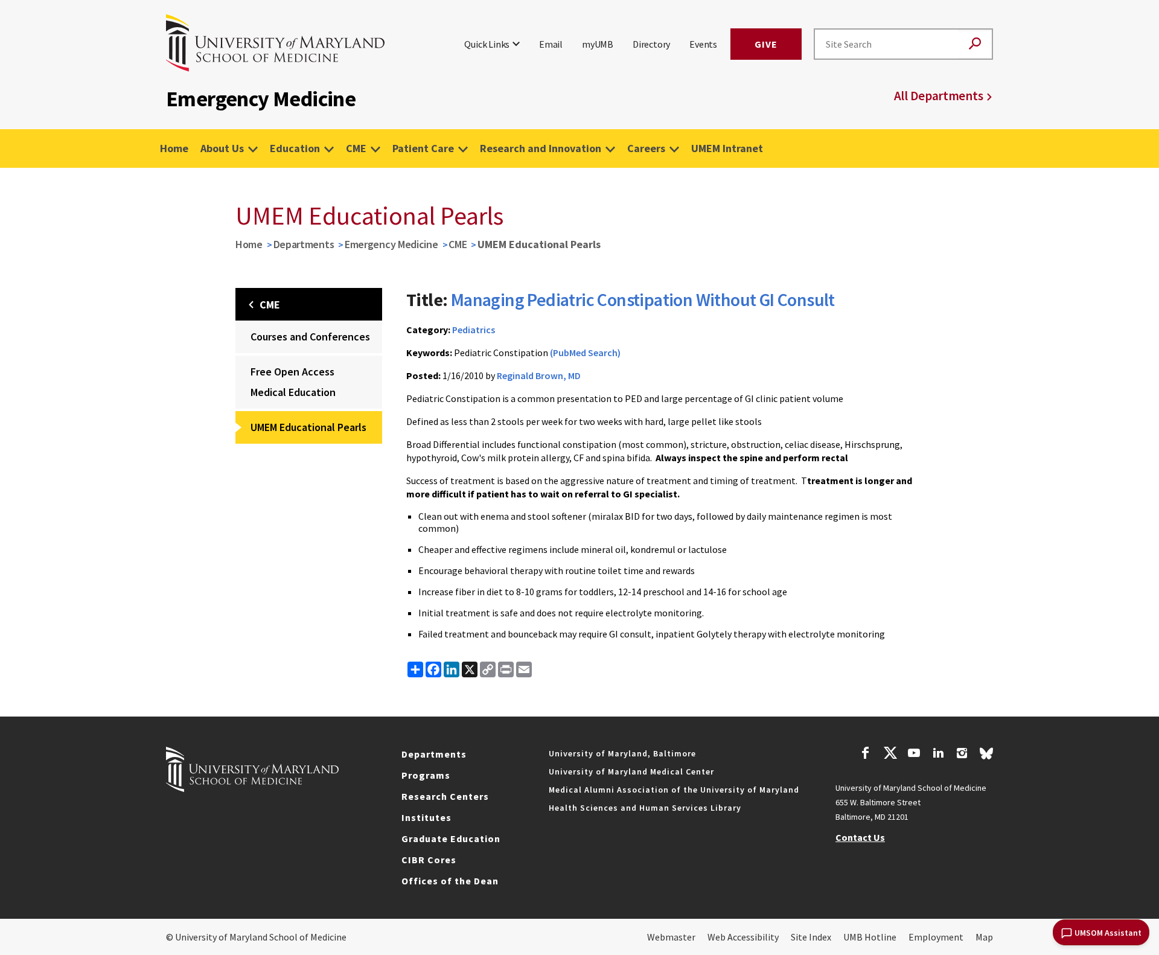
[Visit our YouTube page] (914, 755)
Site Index (811, 937)
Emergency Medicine (391, 244)
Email (551, 44)
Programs (425, 775)
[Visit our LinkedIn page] (938, 755)
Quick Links (486, 44)
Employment (935, 937)
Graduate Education (450, 838)
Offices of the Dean (450, 881)
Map (984, 937)
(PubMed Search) (585, 353)
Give (766, 44)
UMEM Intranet (727, 148)
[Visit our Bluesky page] (986, 756)
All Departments (938, 96)
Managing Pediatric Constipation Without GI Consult (643, 299)
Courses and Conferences (310, 336)
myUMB (597, 44)
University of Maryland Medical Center (631, 771)
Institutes (426, 817)
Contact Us (860, 837)
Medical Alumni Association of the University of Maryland (674, 789)
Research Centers (445, 796)
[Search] (975, 44)
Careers (646, 148)
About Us (222, 148)
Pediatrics (473, 330)
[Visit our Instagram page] (962, 755)
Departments (303, 244)
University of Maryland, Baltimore (622, 753)
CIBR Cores (428, 860)
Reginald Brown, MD (539, 375)
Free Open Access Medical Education (293, 382)
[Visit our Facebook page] (866, 755)
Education (295, 148)
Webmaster (671, 937)
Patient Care (423, 148)
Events (703, 44)
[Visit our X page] (890, 755)
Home (174, 148)
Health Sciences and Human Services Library (645, 807)
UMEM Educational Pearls (308, 427)
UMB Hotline (869, 937)
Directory (651, 44)
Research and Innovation (540, 148)
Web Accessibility (743, 937)
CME (356, 148)
